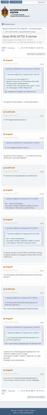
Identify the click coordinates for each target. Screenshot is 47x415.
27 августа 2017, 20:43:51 (10, 270)
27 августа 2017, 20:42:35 (10, 223)
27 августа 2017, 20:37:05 (10, 137)
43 (39, 48)
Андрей (9, 60)
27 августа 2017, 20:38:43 (10, 171)
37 (24, 48)
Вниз (4, 48)
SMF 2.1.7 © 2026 (18, 412)
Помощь (13, 410)
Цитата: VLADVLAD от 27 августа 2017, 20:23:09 (23, 69)
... (20, 48)
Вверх (4, 391)
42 (37, 48)
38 (26, 48)
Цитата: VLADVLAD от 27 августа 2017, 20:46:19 (23, 327)
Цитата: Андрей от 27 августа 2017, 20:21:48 (23, 74)
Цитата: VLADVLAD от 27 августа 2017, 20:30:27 (23, 143)
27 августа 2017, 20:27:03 (10, 64)
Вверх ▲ (33, 410)
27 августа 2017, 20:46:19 (10, 292)
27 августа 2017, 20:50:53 (10, 322)
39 (29, 48)
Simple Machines (29, 412)
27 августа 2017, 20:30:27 (10, 115)
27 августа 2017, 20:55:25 (10, 373)
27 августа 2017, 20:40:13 (10, 193)
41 (35, 48)
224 (2, 50)
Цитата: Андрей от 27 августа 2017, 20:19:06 (22, 199)
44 (42, 48)
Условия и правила (23, 410)
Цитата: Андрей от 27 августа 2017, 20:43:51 (22, 298)
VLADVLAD (10, 112)
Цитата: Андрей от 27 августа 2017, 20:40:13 (22, 228)
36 (22, 48)
